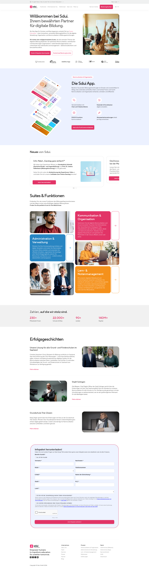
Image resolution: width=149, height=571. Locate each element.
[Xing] (35, 557)
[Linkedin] (31, 557)
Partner (63, 556)
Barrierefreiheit (104, 552)
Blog (62, 559)
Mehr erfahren (34, 369)
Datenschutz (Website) (106, 547)
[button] (101, 357)
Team (62, 550)
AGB (101, 554)
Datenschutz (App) (105, 550)
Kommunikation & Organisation (89, 547)
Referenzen (84, 554)
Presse (63, 554)
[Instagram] (33, 557)
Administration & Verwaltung (89, 550)
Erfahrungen (84, 556)
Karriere (63, 552)
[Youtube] (37, 557)
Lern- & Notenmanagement (88, 552)
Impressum (103, 556)
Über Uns (64, 547)
